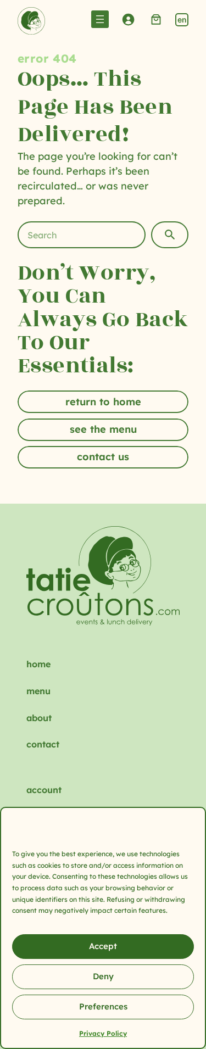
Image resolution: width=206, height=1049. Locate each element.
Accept (103, 946)
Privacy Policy (103, 1033)
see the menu (103, 429)
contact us (103, 456)
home (38, 664)
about (39, 717)
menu (38, 690)
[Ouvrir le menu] (100, 19)
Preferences (103, 1006)
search (169, 234)
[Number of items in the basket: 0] (156, 19)
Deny (103, 976)
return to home (103, 401)
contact (42, 744)
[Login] (128, 19)
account (44, 789)
